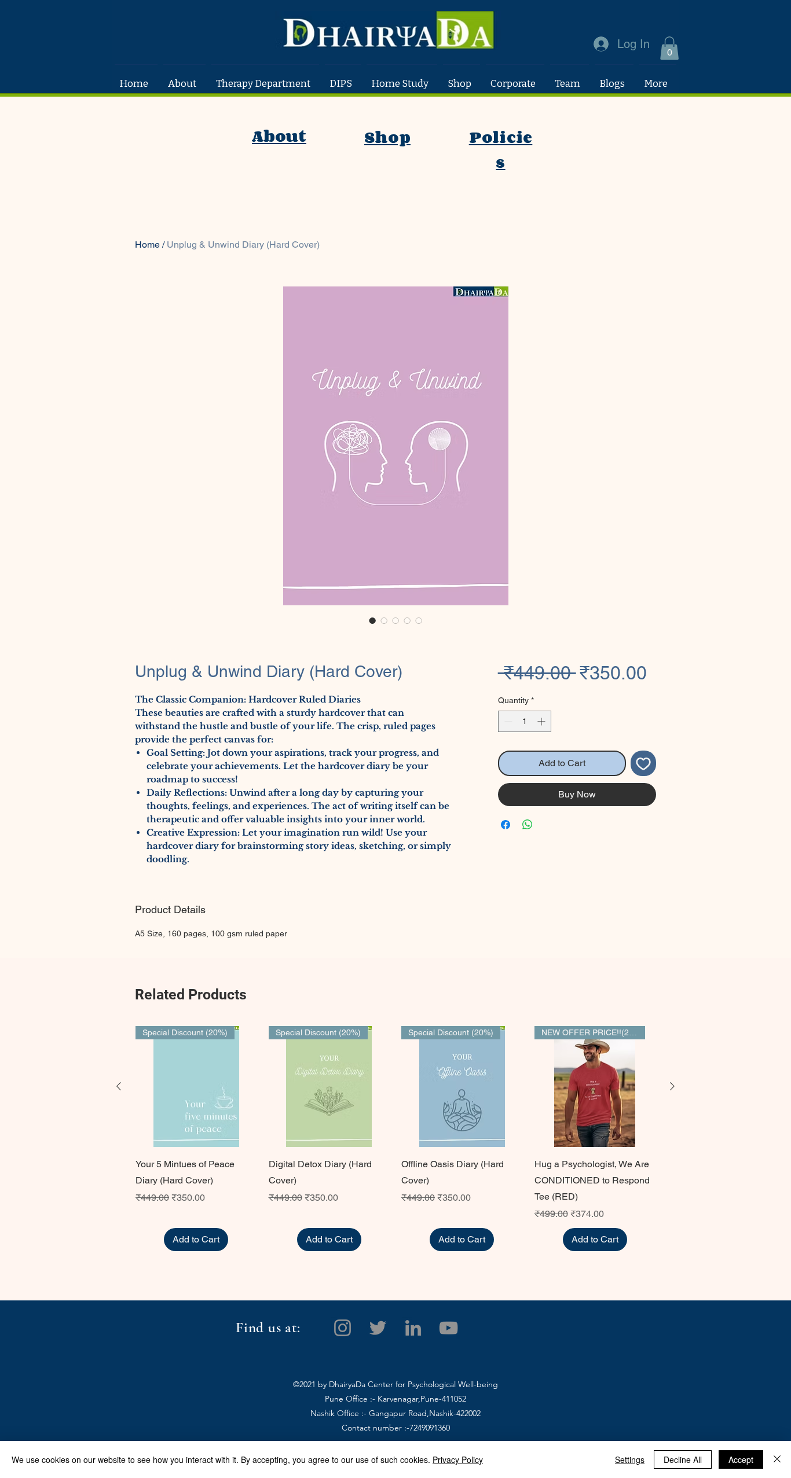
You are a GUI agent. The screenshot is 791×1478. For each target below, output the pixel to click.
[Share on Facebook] (505, 825)
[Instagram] (342, 1328)
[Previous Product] (119, 1086)
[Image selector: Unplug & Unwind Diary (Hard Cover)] (372, 620)
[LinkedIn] (413, 1328)
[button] (669, 48)
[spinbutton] (524, 721)
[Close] (777, 1459)
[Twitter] (378, 1328)
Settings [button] (629, 1459)
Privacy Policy (458, 1459)
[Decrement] (507, 721)
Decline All (683, 1459)
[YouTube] (448, 1328)
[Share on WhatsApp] (527, 825)
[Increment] (542, 721)
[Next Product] (672, 1086)
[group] (395, 1138)
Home (147, 244)
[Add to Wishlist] (643, 763)
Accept (740, 1459)
